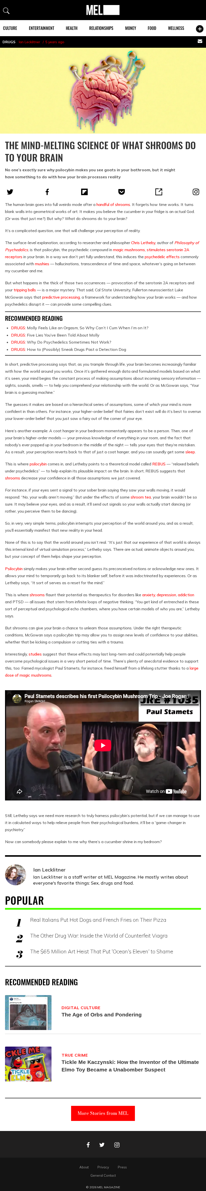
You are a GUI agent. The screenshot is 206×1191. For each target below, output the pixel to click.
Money (130, 28)
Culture (10, 28)
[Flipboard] (84, 192)
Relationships (101, 28)
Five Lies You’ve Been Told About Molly (55, 335)
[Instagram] (196, 192)
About (84, 1167)
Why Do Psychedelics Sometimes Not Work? (61, 342)
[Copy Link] (159, 192)
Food (152, 28)
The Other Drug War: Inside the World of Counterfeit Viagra (99, 935)
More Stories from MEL (103, 1113)
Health (71, 28)
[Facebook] (47, 192)
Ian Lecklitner (29, 42)
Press (122, 1167)
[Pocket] (122, 192)
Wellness (176, 28)
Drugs (9, 42)
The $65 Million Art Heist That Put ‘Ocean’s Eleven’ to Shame (101, 951)
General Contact (103, 1175)
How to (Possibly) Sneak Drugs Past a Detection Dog (68, 349)
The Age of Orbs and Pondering (102, 1014)
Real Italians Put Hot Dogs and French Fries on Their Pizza (98, 919)
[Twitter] (10, 192)
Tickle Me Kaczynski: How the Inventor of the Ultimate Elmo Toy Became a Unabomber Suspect (130, 1065)
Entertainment (41, 28)
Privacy (103, 1167)
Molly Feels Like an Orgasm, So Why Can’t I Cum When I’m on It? (79, 327)
